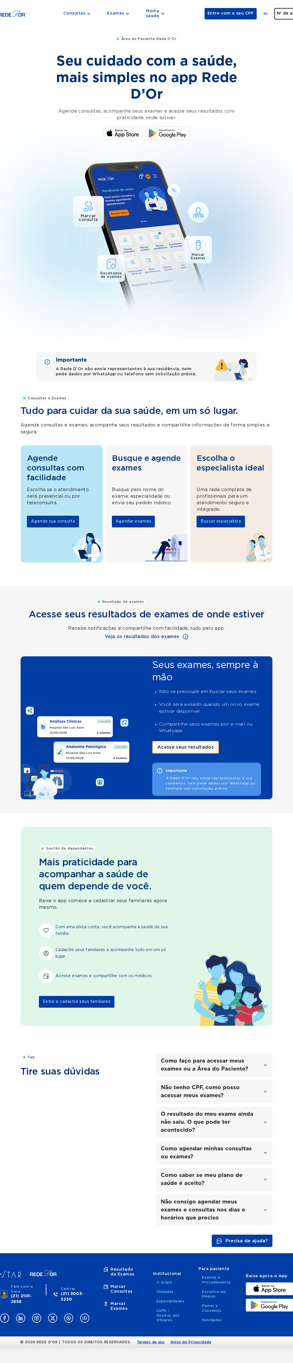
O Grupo (164, 1282)
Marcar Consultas (121, 1289)
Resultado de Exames (122, 1272)
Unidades (165, 1292)
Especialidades (171, 1301)
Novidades (212, 1320)
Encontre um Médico (214, 1294)
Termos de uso (151, 1342)
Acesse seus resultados (185, 747)
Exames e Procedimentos (216, 1280)
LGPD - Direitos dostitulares (168, 1315)
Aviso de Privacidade (191, 1342)
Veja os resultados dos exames (142, 636)
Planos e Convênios (211, 1308)
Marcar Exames (118, 1306)
